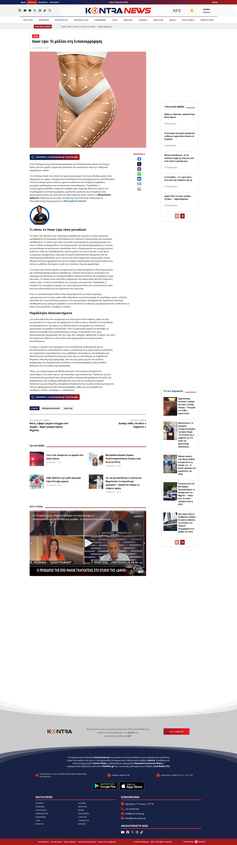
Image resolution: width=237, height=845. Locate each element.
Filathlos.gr (108, 766)
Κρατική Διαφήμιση (107, 842)
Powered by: (191, 841)
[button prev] (177, 216)
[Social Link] (19, 10)
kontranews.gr (102, 757)
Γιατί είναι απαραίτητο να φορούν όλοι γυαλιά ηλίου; (64, 457)
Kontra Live (32, 2)
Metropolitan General (75, 201)
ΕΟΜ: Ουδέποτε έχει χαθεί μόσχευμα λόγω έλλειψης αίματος (63, 479)
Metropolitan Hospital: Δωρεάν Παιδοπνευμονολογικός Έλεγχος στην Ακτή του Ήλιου (123, 458)
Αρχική (23, 2)
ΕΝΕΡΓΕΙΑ (128, 20)
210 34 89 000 (132, 809)
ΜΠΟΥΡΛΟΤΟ (61, 20)
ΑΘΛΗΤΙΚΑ (158, 20)
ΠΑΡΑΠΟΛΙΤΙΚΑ (81, 20)
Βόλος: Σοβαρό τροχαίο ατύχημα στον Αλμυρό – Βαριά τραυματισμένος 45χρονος (49, 427)
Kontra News (100, 763)
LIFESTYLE (82, 817)
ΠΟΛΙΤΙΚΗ (28, 20)
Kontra (151, 760)
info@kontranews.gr (135, 813)
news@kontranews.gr (135, 818)
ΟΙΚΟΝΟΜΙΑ (100, 20)
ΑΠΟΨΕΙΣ (82, 824)
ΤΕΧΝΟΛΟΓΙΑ (83, 820)
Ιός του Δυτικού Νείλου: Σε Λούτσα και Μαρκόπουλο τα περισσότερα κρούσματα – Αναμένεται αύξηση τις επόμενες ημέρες (124, 483)
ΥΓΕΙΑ (114, 20)
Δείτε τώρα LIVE (176, 731)
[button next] (182, 216)
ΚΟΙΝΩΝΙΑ (44, 20)
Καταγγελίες (43, 2)
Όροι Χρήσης (70, 842)
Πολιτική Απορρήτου (87, 842)
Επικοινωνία (54, 2)
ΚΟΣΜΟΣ (143, 20)
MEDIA (172, 20)
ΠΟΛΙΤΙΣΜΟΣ (188, 20)
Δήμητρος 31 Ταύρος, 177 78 (139, 803)
